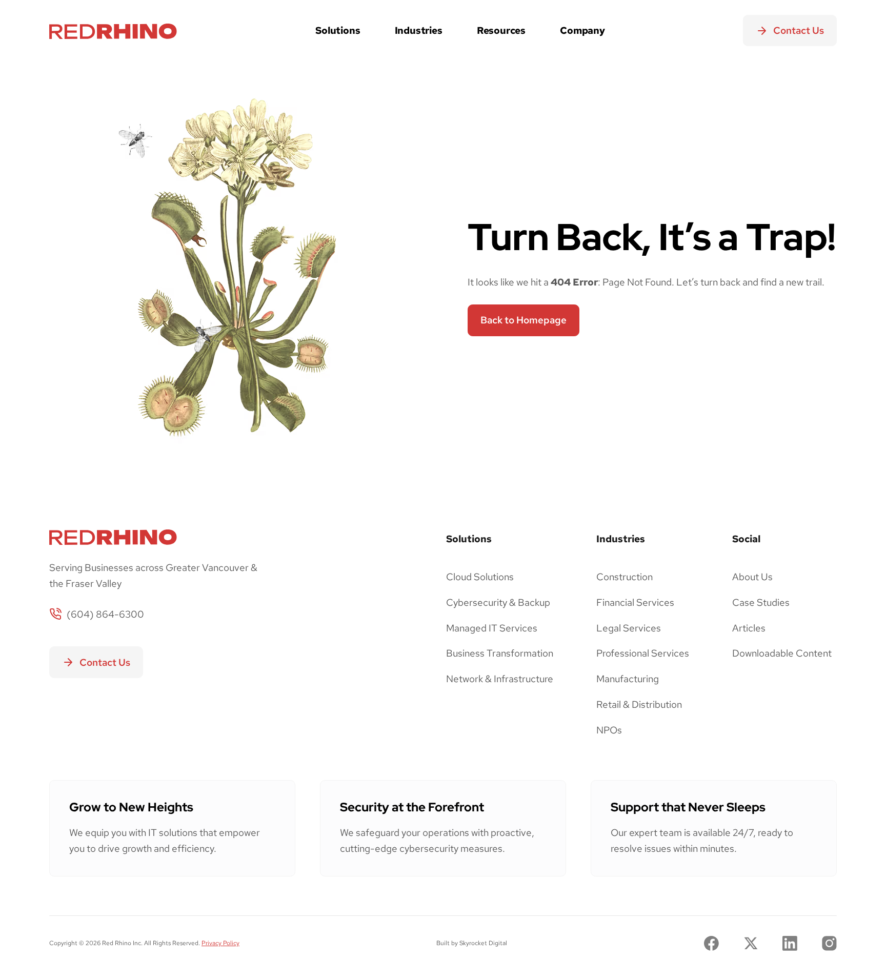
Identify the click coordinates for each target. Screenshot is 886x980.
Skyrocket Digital (483, 942)
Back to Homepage (523, 319)
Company (582, 30)
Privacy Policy (220, 942)
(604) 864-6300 (105, 614)
